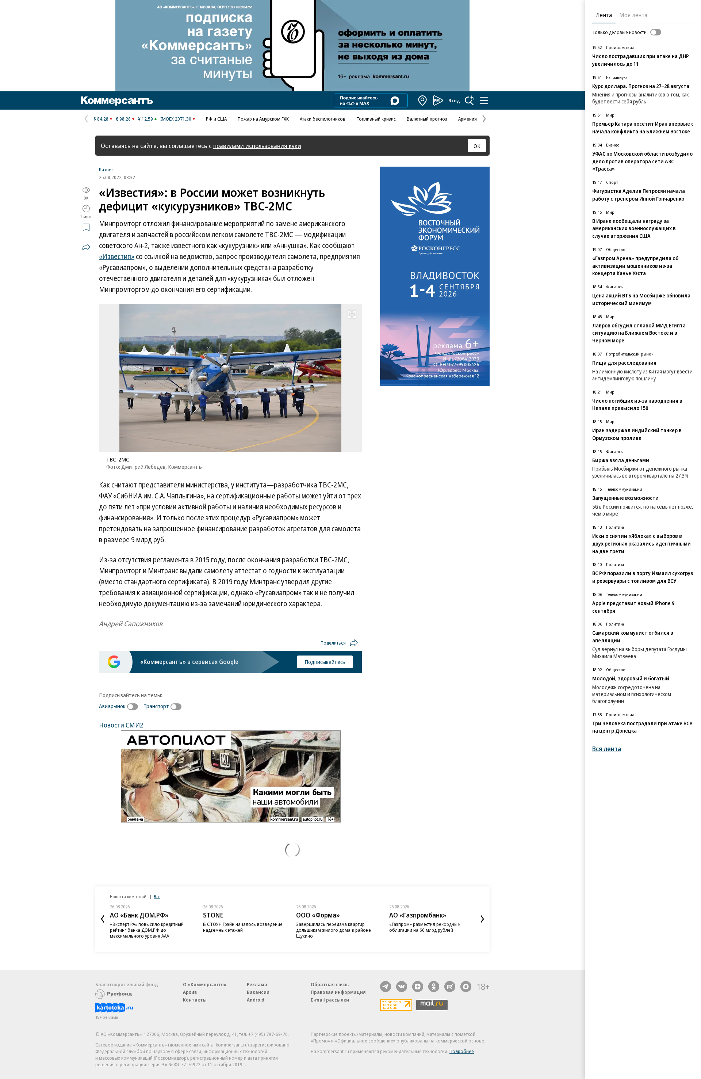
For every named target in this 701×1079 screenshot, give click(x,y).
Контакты (195, 999)
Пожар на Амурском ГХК (263, 118)
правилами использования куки (257, 145)
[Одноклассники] (433, 986)
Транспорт (156, 706)
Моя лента (633, 15)
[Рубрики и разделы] (484, 100)
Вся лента (606, 749)
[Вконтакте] (401, 986)
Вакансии (258, 992)
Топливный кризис (376, 118)
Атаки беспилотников (322, 118)
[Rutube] (449, 986)
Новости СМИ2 (121, 725)
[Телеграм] (385, 986)
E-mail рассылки (330, 999)
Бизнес (106, 169)
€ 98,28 (123, 118)
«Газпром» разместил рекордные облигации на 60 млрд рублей (424, 927)
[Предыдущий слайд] (102, 919)
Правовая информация (338, 992)
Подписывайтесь (324, 661)
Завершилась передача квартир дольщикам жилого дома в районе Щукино (333, 930)
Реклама (257, 984)
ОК (477, 145)
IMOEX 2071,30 (175, 118)
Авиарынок (112, 706)
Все (157, 896)
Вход (454, 100)
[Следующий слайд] (482, 919)
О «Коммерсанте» (205, 984)
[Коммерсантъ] (117, 100)
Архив (190, 992)
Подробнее (461, 1051)
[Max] (465, 986)
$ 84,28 (100, 118)
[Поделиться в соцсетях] (86, 247)
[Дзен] (417, 986)
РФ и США (216, 118)
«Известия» (116, 256)
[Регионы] (422, 100)
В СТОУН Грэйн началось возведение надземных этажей (243, 927)
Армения (467, 118)
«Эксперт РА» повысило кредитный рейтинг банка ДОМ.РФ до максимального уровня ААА (147, 930)
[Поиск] (469, 100)
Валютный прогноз (427, 118)
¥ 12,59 (145, 118)
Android (255, 999)
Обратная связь (330, 984)
